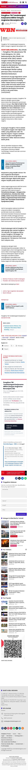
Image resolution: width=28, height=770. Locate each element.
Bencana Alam (14, 536)
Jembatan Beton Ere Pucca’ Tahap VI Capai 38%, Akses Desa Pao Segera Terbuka (16, 561)
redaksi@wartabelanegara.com (12, 721)
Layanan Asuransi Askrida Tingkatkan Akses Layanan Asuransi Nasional (16, 601)
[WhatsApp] (25, 478)
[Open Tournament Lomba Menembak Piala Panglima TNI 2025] (4, 608)
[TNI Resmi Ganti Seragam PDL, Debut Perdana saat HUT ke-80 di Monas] (4, 625)
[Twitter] (19, 478)
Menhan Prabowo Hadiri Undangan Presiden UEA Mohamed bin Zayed (14, 280)
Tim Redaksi (15, 401)
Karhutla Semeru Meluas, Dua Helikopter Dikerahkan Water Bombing (12, 327)
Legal (2, 736)
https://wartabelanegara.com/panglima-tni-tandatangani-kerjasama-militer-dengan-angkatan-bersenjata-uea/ (14, 463)
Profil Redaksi (5, 746)
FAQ (19, 734)
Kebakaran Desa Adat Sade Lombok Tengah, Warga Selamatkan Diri (18, 542)
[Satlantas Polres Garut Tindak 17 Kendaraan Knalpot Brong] (4, 555)
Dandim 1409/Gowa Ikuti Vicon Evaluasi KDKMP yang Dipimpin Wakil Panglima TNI (14, 269)
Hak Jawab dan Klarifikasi (8, 742)
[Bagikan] (25, 23)
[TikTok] (17, 728)
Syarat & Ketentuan (6, 740)
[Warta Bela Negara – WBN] (9, 2)
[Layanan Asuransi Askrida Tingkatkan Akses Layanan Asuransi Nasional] (4, 602)
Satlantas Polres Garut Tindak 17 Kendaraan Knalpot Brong (17, 554)
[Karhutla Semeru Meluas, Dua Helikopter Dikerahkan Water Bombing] (5, 524)
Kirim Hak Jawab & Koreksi (11, 426)
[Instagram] (8, 728)
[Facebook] (16, 478)
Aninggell (7, 23)
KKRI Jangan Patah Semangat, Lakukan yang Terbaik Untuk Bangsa (17, 618)
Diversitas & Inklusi (6, 738)
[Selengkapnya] (26, 549)
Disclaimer (9, 736)
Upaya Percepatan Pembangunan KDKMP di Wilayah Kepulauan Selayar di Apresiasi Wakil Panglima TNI (14, 165)
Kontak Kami (19, 744)
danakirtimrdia (5, 318)
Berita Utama (14, 12)
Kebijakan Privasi (6, 734)
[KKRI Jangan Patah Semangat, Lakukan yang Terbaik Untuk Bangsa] (4, 620)
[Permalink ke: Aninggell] (3, 23)
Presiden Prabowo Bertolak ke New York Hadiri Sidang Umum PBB (17, 613)
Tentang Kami (18, 736)
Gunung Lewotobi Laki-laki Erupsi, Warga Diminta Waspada (17, 532)
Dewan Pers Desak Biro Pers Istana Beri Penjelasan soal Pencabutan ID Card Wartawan (18, 630)
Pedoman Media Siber (7, 744)
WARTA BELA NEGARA (6, 660)
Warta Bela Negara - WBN (10, 444)
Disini (17, 284)
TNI (19, 12)
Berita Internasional (6, 12)
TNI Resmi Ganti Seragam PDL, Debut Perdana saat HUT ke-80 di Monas (17, 624)
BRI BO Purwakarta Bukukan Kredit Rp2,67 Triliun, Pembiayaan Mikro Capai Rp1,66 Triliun (18, 591)
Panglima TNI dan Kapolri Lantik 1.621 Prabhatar (14, 307)
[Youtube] (11, 728)
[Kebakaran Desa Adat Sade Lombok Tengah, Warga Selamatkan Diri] (5, 543)
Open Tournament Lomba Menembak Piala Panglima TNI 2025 (17, 607)
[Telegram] (22, 478)
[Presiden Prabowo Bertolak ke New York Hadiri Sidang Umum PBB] (4, 614)
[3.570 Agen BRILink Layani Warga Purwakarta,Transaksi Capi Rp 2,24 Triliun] (4, 585)
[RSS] (22, 728)
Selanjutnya (4, 300)
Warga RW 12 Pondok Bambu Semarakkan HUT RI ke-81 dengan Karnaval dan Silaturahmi (17, 576)
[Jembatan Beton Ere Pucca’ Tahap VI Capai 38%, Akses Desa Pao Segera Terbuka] (4, 562)
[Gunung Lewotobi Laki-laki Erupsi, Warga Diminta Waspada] (5, 534)
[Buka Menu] (23, 2)
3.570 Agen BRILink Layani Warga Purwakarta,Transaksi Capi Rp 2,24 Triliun (17, 584)
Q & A (14, 734)
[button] (20, 2)
